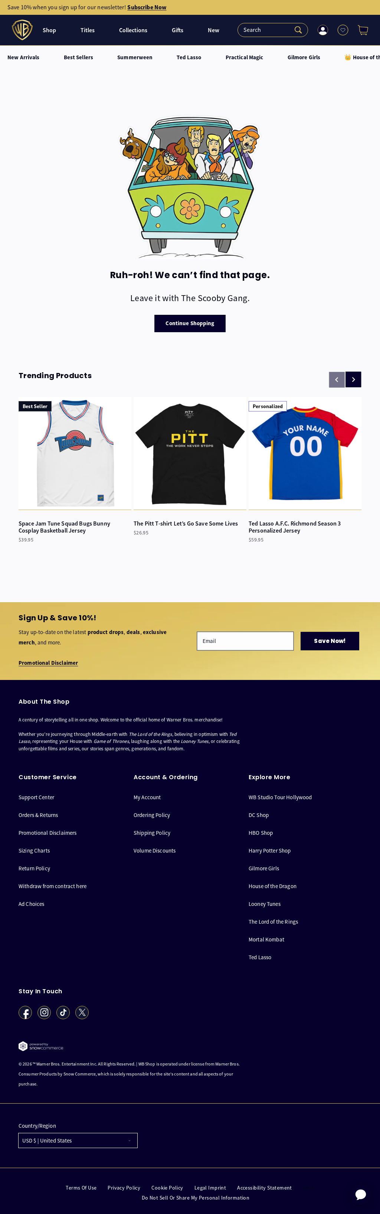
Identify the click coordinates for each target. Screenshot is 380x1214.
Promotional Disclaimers (47, 832)
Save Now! (329, 641)
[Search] (273, 30)
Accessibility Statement (264, 1188)
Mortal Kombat (266, 939)
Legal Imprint (210, 1188)
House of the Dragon (273, 886)
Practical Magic (244, 57)
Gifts (177, 30)
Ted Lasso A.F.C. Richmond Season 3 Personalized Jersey (295, 527)
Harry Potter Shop (270, 850)
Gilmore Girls (304, 57)
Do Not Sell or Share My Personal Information (195, 1198)
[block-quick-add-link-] (75, 453)
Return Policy (34, 868)
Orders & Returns (38, 814)
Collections (133, 30)
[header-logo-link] (23, 30)
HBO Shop (261, 832)
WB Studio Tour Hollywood (280, 797)
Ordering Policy (152, 814)
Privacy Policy (124, 1188)
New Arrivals (23, 57)
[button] (360, 30)
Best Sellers (79, 57)
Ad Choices (32, 903)
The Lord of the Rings (273, 921)
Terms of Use (81, 1188)
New (213, 30)
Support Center (36, 797)
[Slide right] (353, 379)
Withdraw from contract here (52, 886)
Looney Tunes (265, 903)
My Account (147, 797)
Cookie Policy (167, 1188)
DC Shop (259, 814)
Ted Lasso (189, 57)
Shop (49, 30)
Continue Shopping (190, 323)
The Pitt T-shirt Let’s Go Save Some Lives (186, 523)
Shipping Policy (152, 832)
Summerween (135, 57)
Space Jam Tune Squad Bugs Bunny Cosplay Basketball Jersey (64, 527)
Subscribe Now (146, 7)
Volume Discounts (155, 850)
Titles (88, 30)
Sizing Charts (34, 850)
